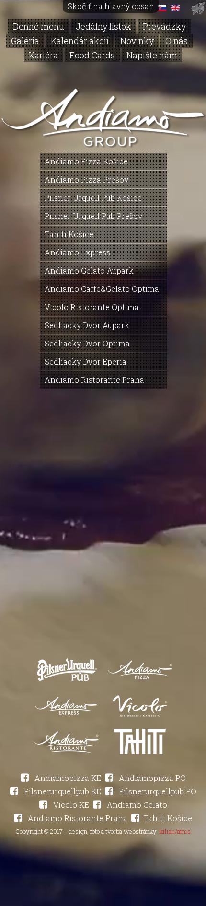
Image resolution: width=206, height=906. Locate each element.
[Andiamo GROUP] (103, 142)
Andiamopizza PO (151, 778)
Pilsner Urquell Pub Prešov (93, 216)
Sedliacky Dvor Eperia (85, 361)
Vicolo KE (70, 805)
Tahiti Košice (69, 234)
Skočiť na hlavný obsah (111, 6)
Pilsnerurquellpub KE (61, 791)
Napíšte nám (151, 55)
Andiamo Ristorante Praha (94, 380)
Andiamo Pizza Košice (86, 161)
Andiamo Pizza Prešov (86, 179)
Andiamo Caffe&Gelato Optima (102, 289)
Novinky (137, 41)
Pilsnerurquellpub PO (156, 791)
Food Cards (92, 55)
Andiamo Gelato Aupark (89, 270)
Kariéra (43, 55)
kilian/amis (175, 831)
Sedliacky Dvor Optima (87, 343)
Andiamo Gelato (136, 805)
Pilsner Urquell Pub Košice (93, 198)
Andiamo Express (77, 252)
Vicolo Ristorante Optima (92, 307)
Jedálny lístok (103, 26)
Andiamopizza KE (67, 778)
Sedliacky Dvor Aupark (87, 325)
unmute (197, 8)
